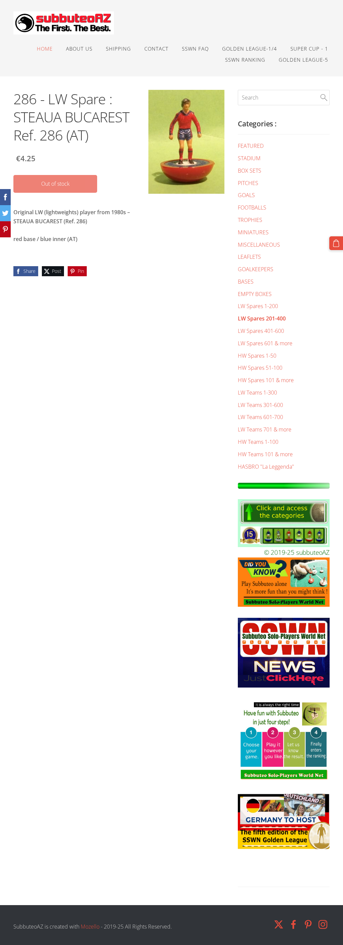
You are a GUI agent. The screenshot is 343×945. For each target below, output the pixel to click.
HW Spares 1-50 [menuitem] (257, 355)
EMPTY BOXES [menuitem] (255, 294)
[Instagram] (323, 924)
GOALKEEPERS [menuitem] (255, 269)
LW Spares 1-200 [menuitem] (258, 306)
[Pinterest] (308, 924)
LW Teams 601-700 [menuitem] (260, 417)
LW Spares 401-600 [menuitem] (261, 331)
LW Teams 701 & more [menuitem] (264, 429)
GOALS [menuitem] (246, 195)
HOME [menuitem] (45, 48)
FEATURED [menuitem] (251, 146)
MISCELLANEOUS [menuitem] (259, 244)
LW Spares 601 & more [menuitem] (265, 343)
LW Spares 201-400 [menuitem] (262, 318)
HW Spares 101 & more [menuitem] (266, 380)
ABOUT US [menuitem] (79, 48)
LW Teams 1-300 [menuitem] (257, 392)
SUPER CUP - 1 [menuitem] (309, 48)
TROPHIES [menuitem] (250, 220)
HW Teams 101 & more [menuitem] (265, 454)
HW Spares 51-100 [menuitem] (260, 367)
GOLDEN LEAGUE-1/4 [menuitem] (249, 48)
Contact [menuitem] (156, 48)
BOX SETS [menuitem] (249, 170)
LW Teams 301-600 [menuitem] (260, 405)
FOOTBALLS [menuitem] (252, 207)
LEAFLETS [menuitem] (249, 256)
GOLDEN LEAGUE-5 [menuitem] (303, 59)
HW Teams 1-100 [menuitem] (258, 442)
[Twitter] (278, 924)
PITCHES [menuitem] (248, 183)
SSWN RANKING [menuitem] (245, 59)
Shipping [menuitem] (118, 48)
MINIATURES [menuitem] (253, 232)
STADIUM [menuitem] (249, 158)
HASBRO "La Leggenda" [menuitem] (266, 466)
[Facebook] (293, 924)
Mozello (90, 926)
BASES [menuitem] (246, 281)
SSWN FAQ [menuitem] (195, 48)
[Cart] (336, 243)
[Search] (324, 97)
